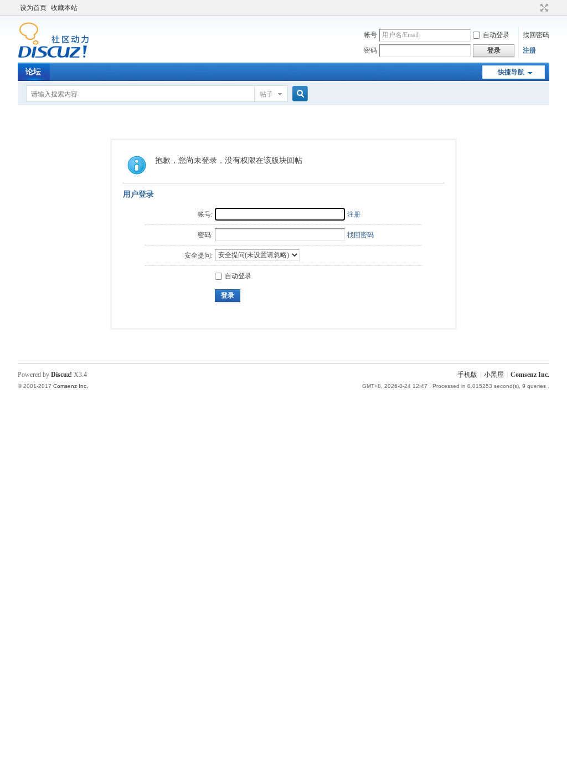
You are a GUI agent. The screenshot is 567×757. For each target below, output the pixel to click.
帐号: (205, 214)
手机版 (467, 374)
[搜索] (298, 94)
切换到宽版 (543, 8)
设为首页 (33, 8)
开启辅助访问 (534, 8)
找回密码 (536, 35)
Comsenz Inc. (530, 374)
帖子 (266, 94)
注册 (529, 50)
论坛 (33, 72)
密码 (370, 50)
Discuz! (61, 374)
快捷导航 (511, 72)
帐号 (370, 35)
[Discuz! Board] (53, 56)
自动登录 (496, 35)
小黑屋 (494, 374)
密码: (205, 235)
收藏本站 (64, 8)
